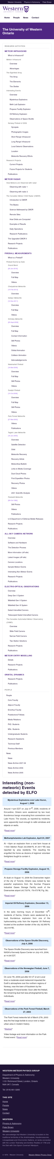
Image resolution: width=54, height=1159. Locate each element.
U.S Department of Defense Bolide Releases (25, 519)
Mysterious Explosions (18, 99)
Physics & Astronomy (32, 2)
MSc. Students (13, 729)
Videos (14, 282)
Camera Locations (15, 562)
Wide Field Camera (17, 631)
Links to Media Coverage (21, 468)
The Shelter (14, 86)
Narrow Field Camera (18, 636)
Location (14, 151)
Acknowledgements (19, 360)
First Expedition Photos (20, 478)
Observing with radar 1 (19, 186)
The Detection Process (17, 547)
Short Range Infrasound (20, 136)
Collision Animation (18, 355)
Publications (12, 174)
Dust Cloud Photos (18, 473)
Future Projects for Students (21, 169)
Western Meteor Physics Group (40, 1155)
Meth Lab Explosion (17, 104)
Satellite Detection (18, 444)
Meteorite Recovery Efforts (22, 156)
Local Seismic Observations (22, 146)
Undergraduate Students (18, 734)
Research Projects (15, 243)
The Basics (14, 204)
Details (10, 660)
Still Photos (15, 340)
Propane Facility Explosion (20, 109)
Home (7, 17)
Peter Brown (47, 2)
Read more (10, 830)
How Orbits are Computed (20, 219)
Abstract (8, 1028)
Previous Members (15, 748)
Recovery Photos (18, 483)
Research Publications (18, 233)
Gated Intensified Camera (18, 610)
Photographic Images (19, 132)
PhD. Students (13, 724)
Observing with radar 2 (19, 191)
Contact (35, 17)
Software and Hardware (17, 542)
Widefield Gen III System (18, 605)
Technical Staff (14, 743)
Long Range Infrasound (20, 141)
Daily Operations (16, 229)
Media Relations (14, 719)
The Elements (15, 81)
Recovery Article (17, 459)
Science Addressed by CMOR (21, 209)
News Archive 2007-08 (17, 763)
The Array (14, 76)
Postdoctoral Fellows (16, 714)
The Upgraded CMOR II (17, 238)
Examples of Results (18, 224)
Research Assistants (16, 739)
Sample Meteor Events (17, 567)
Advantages (14, 68)
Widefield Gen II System (17, 600)
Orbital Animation (18, 350)
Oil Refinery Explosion (18, 114)
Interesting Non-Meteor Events (20, 571)
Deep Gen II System (16, 595)
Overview (13, 63)
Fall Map (14, 277)
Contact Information (19, 336)
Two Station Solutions (18, 641)
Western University (15, 2)
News (25, 17)
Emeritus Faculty (14, 710)
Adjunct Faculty (14, 705)
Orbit (13, 449)
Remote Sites (15, 214)
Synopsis (14, 127)
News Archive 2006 (15, 768)
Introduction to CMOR (18, 200)
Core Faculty (13, 700)
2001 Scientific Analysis (20, 493)
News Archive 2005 (15, 772)
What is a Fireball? (15, 257)
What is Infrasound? (16, 55)
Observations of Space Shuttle (22, 119)
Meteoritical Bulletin (19, 464)
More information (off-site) (18, 552)
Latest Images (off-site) (17, 557)
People (16, 17)
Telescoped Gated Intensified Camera (23, 615)
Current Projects (16, 164)
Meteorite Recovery (19, 454)
